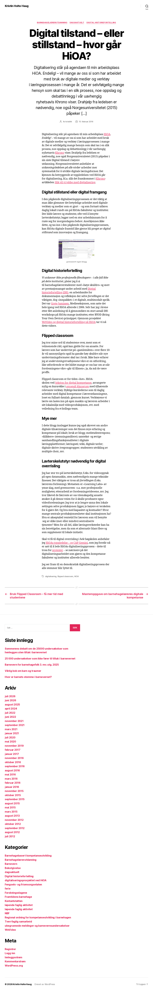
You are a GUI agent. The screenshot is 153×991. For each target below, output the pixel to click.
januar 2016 (12, 786)
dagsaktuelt (77, 22)
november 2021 (14, 721)
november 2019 (14, 745)
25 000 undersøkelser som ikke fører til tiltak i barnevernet (40, 658)
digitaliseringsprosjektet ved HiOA (25, 880)
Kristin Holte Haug (16, 6)
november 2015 (14, 791)
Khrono (59, 152)
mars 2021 (11, 729)
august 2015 (12, 803)
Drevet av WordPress (44, 984)
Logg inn (10, 953)
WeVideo (10, 929)
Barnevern (11, 863)
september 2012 (15, 828)
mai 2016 (10, 774)
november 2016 (14, 758)
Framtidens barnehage (18, 896)
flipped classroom (65, 576)
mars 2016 (11, 778)
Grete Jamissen (60, 303)
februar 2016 (12, 782)
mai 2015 (10, 807)
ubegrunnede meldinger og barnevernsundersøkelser (37, 925)
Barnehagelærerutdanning (52, 22)
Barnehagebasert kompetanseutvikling (28, 855)
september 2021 (15, 725)
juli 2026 (10, 696)
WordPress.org (14, 965)
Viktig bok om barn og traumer (23, 670)
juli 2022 (10, 712)
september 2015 (15, 799)
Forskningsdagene (16, 892)
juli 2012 (10, 836)
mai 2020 (10, 741)
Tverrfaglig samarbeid (18, 921)
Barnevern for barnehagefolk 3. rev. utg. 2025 (32, 664)
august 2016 (12, 770)
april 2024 (11, 708)
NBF (7, 913)
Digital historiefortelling (101, 22)
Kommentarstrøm (15, 961)
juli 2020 (10, 737)
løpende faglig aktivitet (19, 905)
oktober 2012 (13, 823)
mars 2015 (11, 811)
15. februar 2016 (86, 121)
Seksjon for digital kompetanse (73, 382)
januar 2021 (12, 733)
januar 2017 (12, 754)
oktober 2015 (13, 795)
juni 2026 (10, 700)
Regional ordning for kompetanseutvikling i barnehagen (38, 917)
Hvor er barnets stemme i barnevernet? (28, 676)
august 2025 (12, 704)
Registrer (10, 949)
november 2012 (14, 819)
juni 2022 (10, 716)
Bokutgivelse (13, 868)
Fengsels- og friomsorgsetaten (23, 884)
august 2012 (12, 832)
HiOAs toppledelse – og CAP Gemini (67, 542)
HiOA (107, 134)
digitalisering (50, 576)
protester (57, 550)
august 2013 (12, 815)
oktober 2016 (13, 762)
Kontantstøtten (13, 901)
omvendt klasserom (77, 386)
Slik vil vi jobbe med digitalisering (75, 182)
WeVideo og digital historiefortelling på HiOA (69, 322)
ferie (8, 888)
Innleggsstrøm (13, 957)
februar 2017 (12, 749)
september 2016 (15, 766)
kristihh (69, 121)
